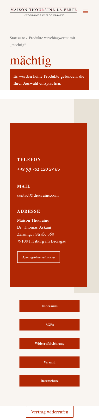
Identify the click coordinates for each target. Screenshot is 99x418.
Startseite (17, 37)
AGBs (49, 324)
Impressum (50, 305)
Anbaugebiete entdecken (38, 257)
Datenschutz (49, 380)
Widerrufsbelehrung (49, 343)
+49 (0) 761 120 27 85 (38, 169)
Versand (50, 362)
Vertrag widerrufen (49, 411)
